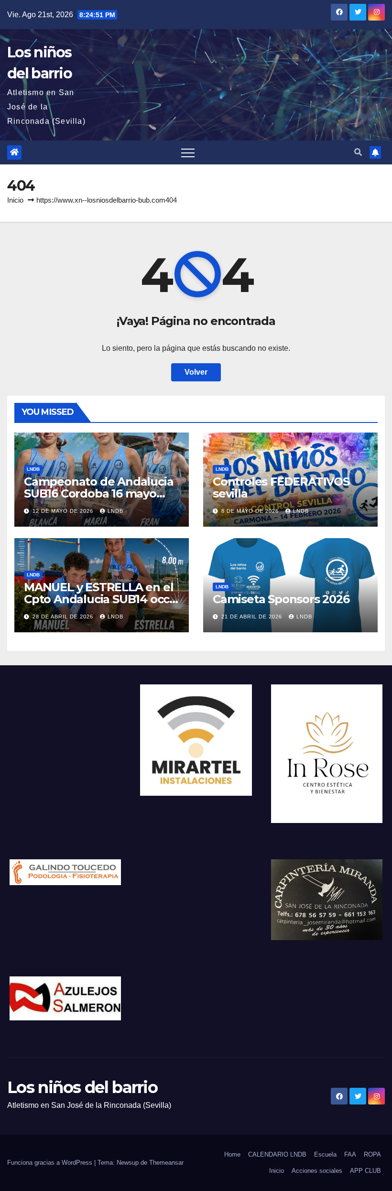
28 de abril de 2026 (64, 616)
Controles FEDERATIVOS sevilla (281, 487)
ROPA (372, 1154)
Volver (196, 372)
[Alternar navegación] (188, 152)
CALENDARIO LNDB (277, 1154)
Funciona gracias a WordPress (50, 1162)
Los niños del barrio (82, 1087)
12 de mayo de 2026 (64, 511)
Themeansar (166, 1162)
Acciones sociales (317, 1170)
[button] (358, 152)
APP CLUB (365, 1170)
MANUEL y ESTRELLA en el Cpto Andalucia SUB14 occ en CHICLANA (98, 599)
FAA (350, 1154)
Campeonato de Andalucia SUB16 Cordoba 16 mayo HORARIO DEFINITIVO (98, 493)
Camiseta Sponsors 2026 (281, 599)
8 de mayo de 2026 (251, 511)
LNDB (33, 469)
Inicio (15, 200)
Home (232, 1154)
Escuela (325, 1154)
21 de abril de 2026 (252, 616)
